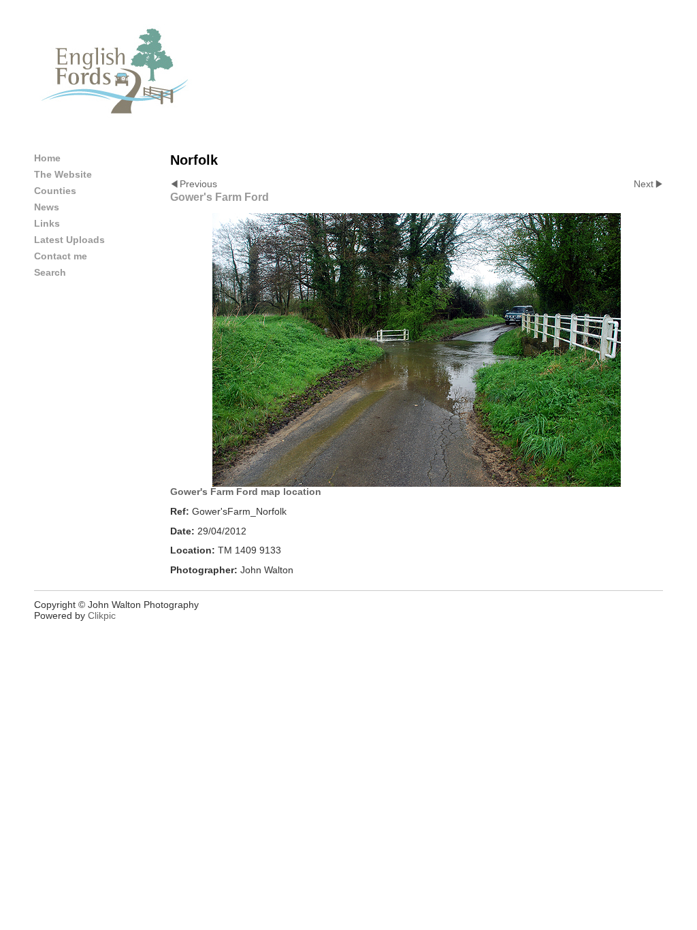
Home (47, 158)
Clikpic (102, 615)
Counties (55, 190)
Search (50, 272)
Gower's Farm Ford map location (245, 491)
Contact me (60, 256)
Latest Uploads (69, 239)
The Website (63, 174)
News (46, 207)
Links (47, 223)
